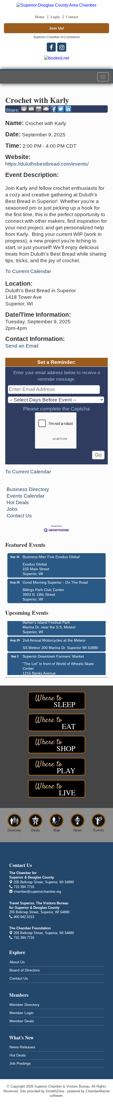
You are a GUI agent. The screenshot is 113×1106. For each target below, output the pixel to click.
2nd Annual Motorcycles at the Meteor (54, 639)
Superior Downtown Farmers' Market (53, 655)
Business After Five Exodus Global (51, 557)
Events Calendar (25, 496)
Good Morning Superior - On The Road (55, 582)
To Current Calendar (28, 271)
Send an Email (21, 346)
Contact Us (19, 515)
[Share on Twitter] (61, 109)
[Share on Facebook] (53, 109)
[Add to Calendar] (38, 109)
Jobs (12, 509)
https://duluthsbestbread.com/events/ (47, 164)
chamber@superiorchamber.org (37, 892)
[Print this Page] (24, 109)
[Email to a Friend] (31, 109)
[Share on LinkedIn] (68, 109)
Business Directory (28, 489)
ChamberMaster (98, 1091)
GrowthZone (55, 1091)
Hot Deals (18, 502)
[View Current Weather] (46, 109)
